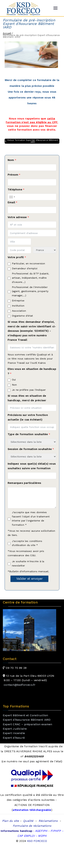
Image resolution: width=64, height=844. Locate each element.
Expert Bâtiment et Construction (25, 715)
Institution (18, 305)
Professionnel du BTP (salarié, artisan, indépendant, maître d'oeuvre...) (30, 277)
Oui (14, 379)
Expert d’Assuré (14, 737)
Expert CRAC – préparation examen (27, 724)
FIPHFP (55, 831)
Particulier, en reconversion (28, 263)
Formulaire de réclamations (32, 825)
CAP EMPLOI (26, 835)
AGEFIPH (41, 831)
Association (19, 310)
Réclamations (48, 820)
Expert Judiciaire (15, 728)
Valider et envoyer (29, 578)
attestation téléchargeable (32, 810)
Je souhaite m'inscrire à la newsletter (28, 563)
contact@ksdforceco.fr (19, 684)
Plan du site (10, 820)
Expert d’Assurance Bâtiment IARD (26, 719)
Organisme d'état (22, 315)
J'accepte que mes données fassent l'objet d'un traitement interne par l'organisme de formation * (31, 518)
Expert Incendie (14, 733)
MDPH (42, 835)
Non (14, 384)
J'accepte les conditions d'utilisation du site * (27, 543)
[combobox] (12, 197)
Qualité (28, 820)
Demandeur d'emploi (25, 268)
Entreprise (18, 300)
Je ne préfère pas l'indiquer (29, 389)
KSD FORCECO (37, 841)
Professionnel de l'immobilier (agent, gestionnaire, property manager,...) (30, 291)
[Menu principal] (55, 8)
